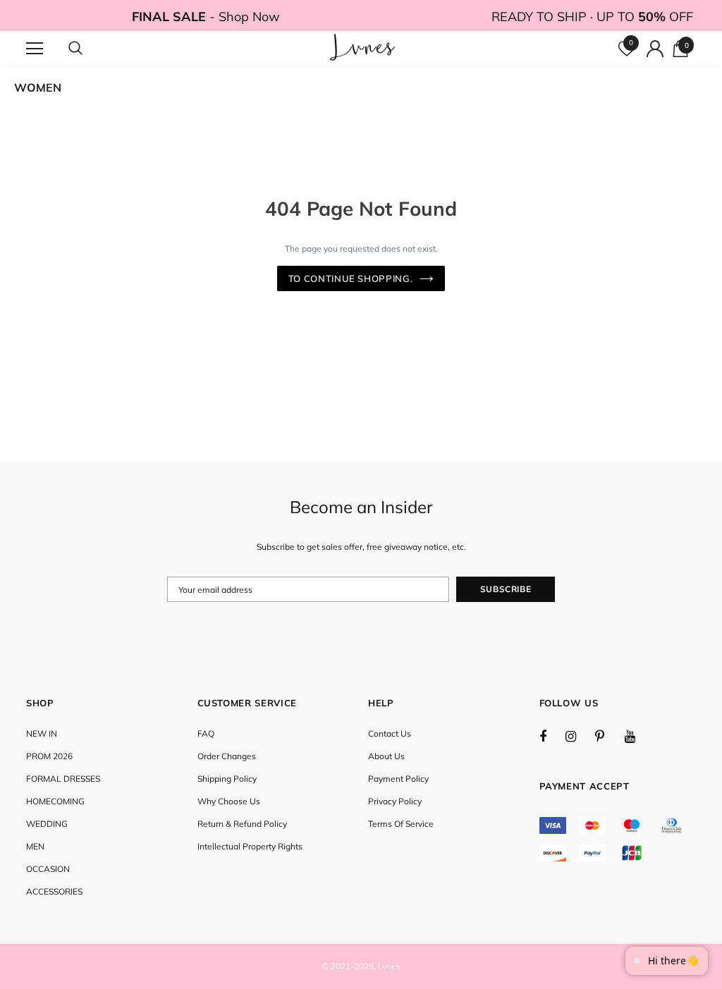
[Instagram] (578, 736)
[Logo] (363, 48)
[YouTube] (637, 736)
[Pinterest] (607, 736)
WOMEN (37, 87)
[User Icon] (655, 48)
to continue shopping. (350, 278)
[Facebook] (552, 736)
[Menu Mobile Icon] (34, 48)
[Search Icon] (89, 49)
